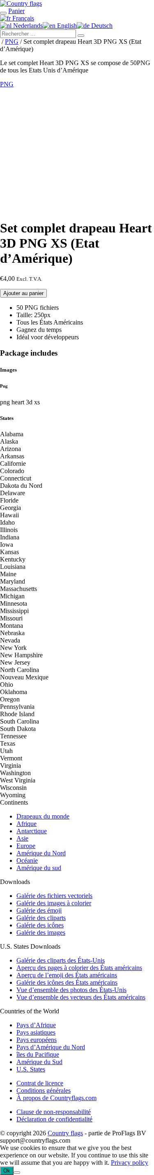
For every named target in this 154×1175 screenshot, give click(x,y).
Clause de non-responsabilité (53, 1111)
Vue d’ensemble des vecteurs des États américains (80, 997)
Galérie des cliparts (41, 917)
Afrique (26, 823)
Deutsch (101, 25)
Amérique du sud (38, 867)
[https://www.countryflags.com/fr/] (21, 3)
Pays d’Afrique (36, 1025)
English (66, 25)
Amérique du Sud (39, 1061)
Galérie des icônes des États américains (66, 982)
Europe (25, 845)
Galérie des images (40, 932)
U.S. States (30, 1069)
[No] (17, 1172)
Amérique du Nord (41, 853)
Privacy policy (129, 1162)
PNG (11, 41)
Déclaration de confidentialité (54, 1119)
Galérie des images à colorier (53, 903)
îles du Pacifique (37, 1054)
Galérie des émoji (39, 910)
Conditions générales (43, 1090)
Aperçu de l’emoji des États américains (66, 975)
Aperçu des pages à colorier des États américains (79, 967)
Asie (22, 838)
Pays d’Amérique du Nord (50, 1047)
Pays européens (36, 1039)
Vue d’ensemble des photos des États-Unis (71, 989)
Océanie (27, 860)
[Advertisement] (77, 152)
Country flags (65, 1133)
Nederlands (27, 25)
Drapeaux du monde (42, 816)
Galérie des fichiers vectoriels (54, 895)
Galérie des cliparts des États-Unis (60, 960)
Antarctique (31, 831)
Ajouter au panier (23, 293)
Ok (6, 1171)
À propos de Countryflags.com (56, 1097)
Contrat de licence (39, 1083)
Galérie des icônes (40, 925)
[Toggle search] (3, 13)
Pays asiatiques (35, 1032)
